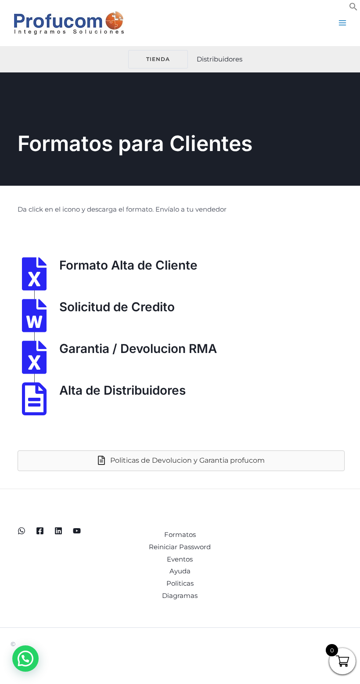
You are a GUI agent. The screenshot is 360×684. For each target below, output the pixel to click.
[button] (353, 8)
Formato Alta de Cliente (128, 265)
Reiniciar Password (180, 547)
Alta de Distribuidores (122, 390)
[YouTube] (77, 531)
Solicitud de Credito (117, 306)
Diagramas (180, 595)
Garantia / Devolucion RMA (138, 348)
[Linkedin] (58, 531)
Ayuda (180, 571)
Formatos (180, 534)
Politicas (180, 583)
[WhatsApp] (21, 531)
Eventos (180, 559)
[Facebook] (40, 531)
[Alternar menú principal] (342, 23)
